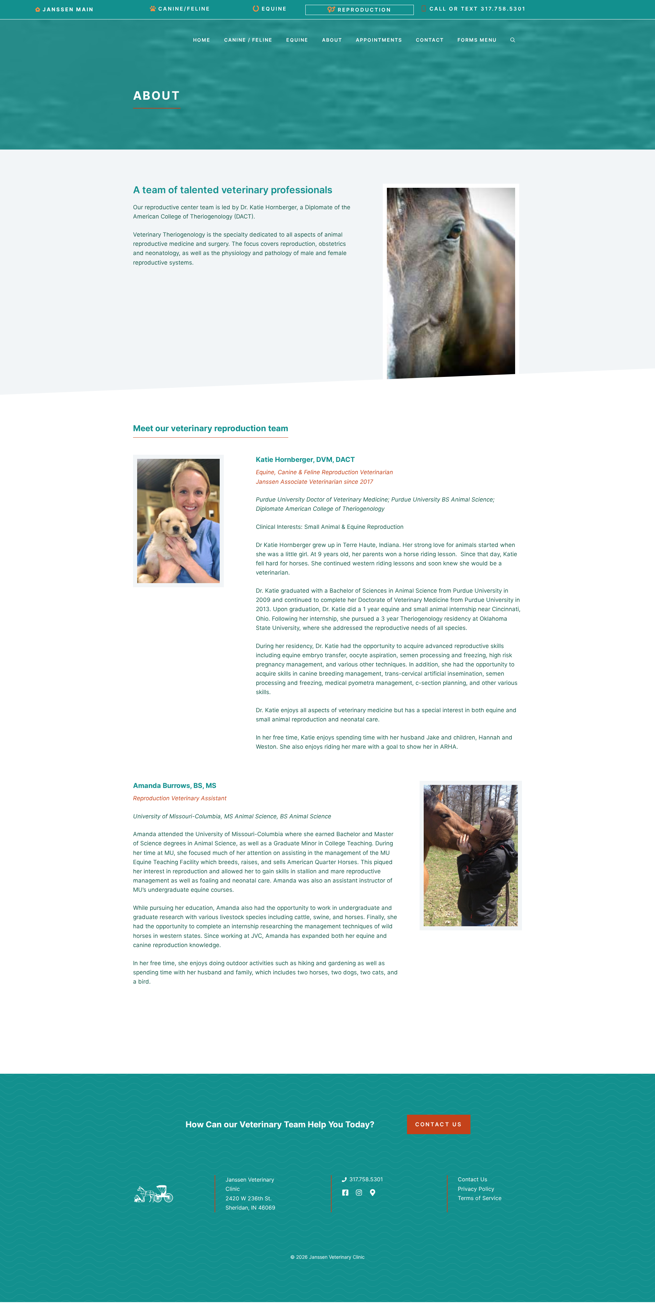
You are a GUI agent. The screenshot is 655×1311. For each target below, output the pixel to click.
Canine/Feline (184, 8)
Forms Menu (477, 40)
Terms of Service (479, 1198)
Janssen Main (68, 9)
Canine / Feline (248, 40)
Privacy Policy (476, 1188)
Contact (430, 40)
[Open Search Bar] (513, 40)
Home (201, 40)
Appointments (379, 40)
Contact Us (438, 1124)
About (332, 40)
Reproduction (364, 9)
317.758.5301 (503, 8)
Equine (274, 8)
